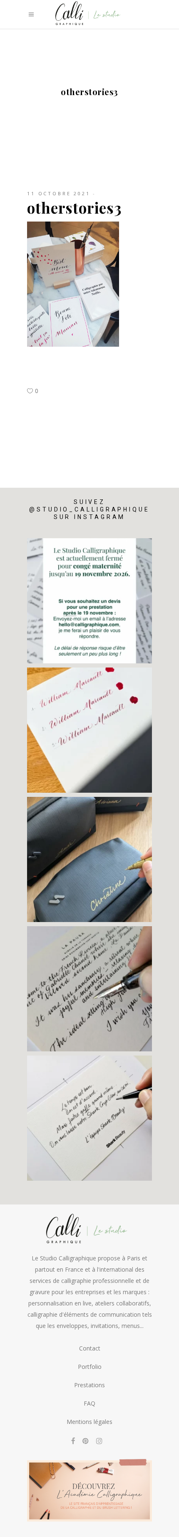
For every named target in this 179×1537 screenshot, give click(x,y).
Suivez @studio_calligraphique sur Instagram (89, 509)
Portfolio (90, 1367)
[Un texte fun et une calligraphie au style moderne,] (89, 1118)
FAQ (89, 1403)
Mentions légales (89, 1422)
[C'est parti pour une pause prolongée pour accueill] (89, 600)
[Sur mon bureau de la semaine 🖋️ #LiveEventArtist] (89, 988)
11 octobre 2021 (58, 193)
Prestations (89, 1385)
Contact (89, 1348)
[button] (161, 1525)
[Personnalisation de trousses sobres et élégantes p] (89, 859)
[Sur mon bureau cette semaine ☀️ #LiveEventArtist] (89, 730)
